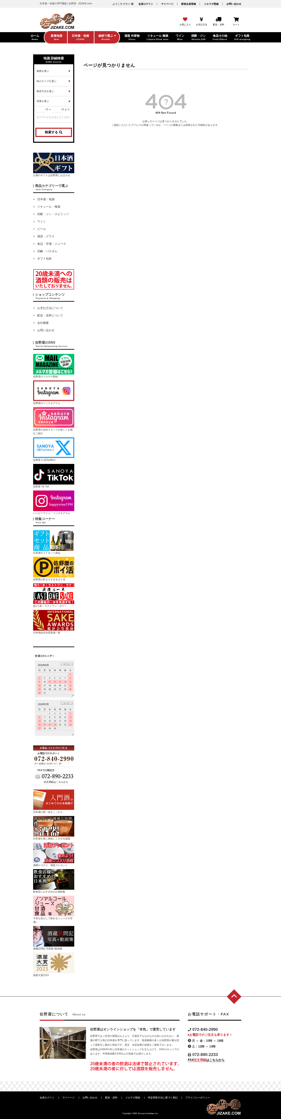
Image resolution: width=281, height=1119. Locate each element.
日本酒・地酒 (46, 199)
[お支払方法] (201, 19)
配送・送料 (111, 1097)
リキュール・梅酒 (48, 206)
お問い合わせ (233, 3)
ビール (41, 229)
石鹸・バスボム (47, 251)
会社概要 (43, 322)
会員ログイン (145, 3)
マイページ (167, 3)
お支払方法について (50, 308)
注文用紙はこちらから (56, 782)
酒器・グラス (46, 236)
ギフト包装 (44, 258)
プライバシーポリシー (197, 1097)
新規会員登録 (188, 3)
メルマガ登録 (211, 3)
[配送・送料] (218, 19)
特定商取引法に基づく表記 (163, 1097)
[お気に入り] (185, 19)
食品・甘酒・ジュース (51, 243)
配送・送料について (50, 315)
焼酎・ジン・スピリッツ (53, 214)
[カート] (236, 19)
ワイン (41, 221)
